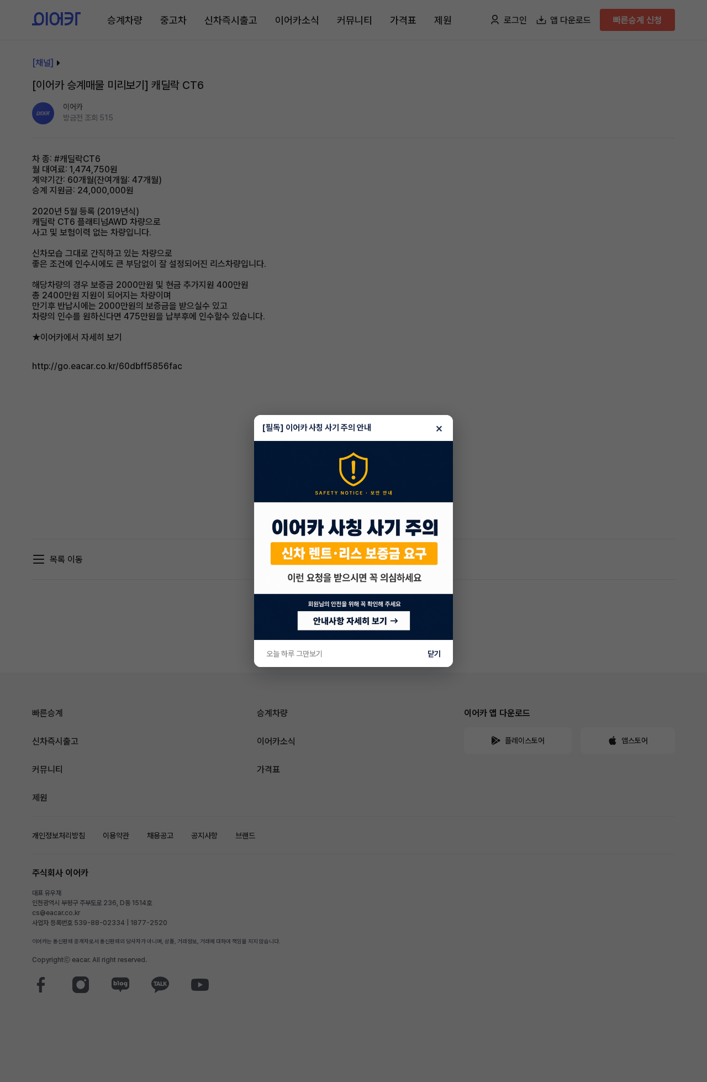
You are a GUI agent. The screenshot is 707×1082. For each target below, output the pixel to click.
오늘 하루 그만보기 (294, 653)
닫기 (434, 653)
